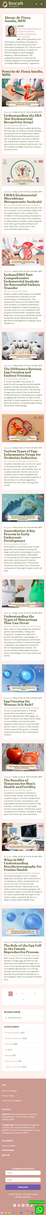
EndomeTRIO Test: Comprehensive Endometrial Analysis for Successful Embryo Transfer (22, 281)
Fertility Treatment (32, 205)
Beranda (7, 112)
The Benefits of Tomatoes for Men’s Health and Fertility (20, 783)
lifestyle (8, 1055)
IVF (26, 125)
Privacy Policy (8, 1096)
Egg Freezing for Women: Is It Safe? (18, 703)
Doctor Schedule (9, 1091)
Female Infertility (31, 461)
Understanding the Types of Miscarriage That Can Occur (20, 619)
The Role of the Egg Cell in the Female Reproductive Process (22, 948)
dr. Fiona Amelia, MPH (14, 125)
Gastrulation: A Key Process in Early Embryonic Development (19, 536)
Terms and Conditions (12, 1100)
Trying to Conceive (33, 626)
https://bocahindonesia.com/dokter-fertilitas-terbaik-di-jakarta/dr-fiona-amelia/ (29, 32)
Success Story (11, 1061)
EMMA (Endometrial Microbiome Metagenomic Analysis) (23, 198)
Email (6, 1155)
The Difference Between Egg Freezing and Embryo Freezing (23, 372)
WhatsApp (8, 1150)
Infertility (28, 790)
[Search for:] (23, 1018)
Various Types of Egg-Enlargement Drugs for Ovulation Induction (22, 454)
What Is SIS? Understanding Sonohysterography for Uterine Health (22, 865)
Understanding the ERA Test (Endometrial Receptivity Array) (23, 118)
